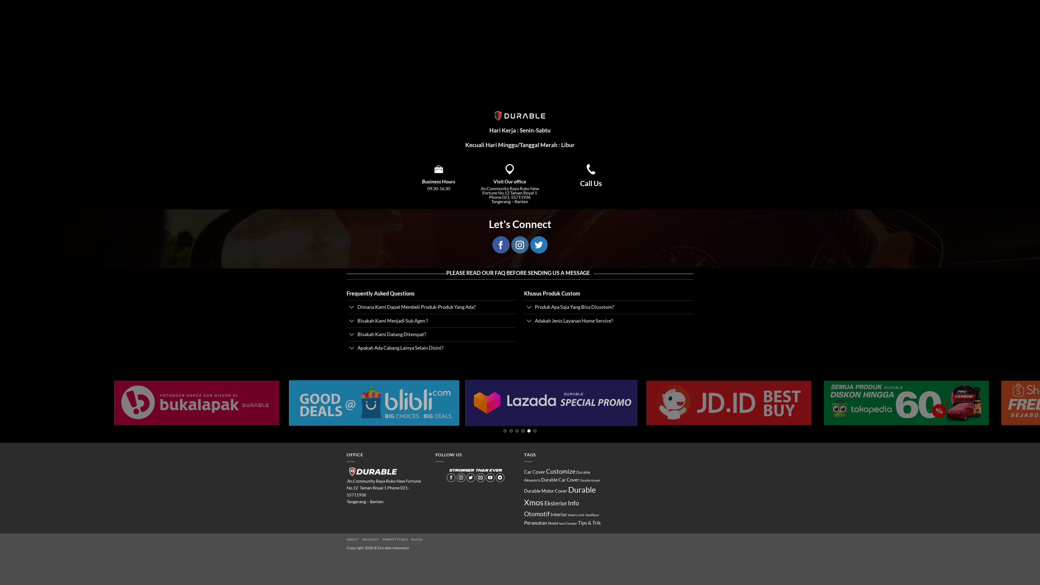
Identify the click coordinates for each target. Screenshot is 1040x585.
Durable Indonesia (393, 547)
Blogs (417, 539)
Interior (559, 514)
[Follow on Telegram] (500, 477)
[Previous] (27, 402)
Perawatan (535, 523)
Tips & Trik (589, 523)
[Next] (1012, 402)
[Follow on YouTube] (490, 477)
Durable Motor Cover (545, 491)
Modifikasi (592, 515)
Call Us (591, 183)
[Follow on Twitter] (539, 244)
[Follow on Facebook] (501, 244)
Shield (553, 523)
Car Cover (534, 472)
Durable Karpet (590, 480)
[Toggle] (352, 308)
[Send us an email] (480, 477)
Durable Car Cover (560, 480)
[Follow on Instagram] (520, 244)
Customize (561, 471)
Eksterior (555, 503)
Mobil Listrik (576, 515)
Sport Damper (568, 523)
